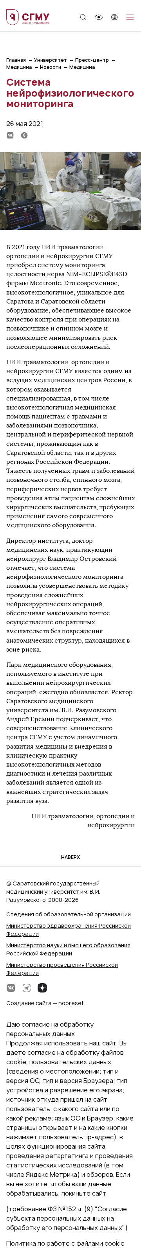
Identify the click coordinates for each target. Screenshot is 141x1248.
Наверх (70, 857)
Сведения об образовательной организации (68, 914)
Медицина (19, 67)
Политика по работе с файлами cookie (65, 1243)
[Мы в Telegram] (26, 988)
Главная (16, 60)
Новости (50, 67)
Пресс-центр (92, 60)
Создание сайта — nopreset (45, 1003)
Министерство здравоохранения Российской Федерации (68, 929)
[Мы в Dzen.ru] (42, 988)
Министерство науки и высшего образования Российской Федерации (68, 949)
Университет (50, 60)
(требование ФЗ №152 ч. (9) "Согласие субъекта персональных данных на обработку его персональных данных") (67, 1218)
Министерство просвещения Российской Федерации (62, 969)
